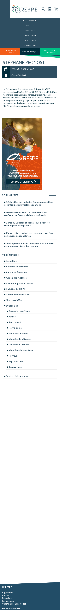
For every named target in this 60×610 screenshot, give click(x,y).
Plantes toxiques (30, 52)
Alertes (30, 26)
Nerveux (13, 355)
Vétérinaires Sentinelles (14, 603)
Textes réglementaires (17, 376)
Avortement (15, 322)
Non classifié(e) (14, 300)
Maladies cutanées (18, 333)
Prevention (30, 36)
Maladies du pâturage (20, 339)
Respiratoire (15, 367)
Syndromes (12, 305)
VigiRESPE (7, 592)
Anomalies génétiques (20, 311)
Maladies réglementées (21, 350)
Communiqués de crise (17, 294)
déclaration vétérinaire (50, 51)
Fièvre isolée (15, 327)
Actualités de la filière (17, 266)
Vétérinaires (30, 46)
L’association (30, 21)
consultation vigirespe (10, 51)
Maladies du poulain (19, 344)
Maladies (30, 31)
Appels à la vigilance (16, 277)
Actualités (11, 261)
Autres (12, 316)
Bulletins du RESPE (15, 289)
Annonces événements (17, 272)
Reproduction (16, 361)
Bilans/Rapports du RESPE (19, 283)
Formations (30, 41)
